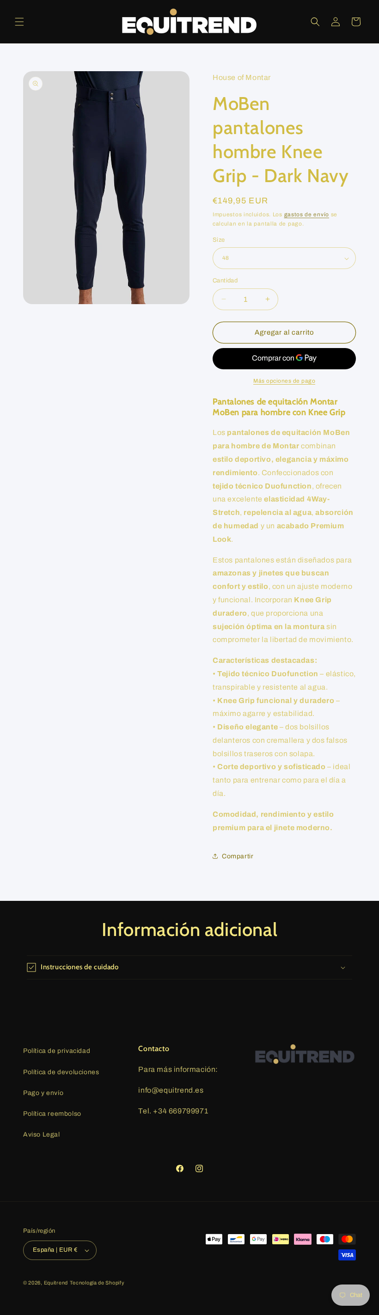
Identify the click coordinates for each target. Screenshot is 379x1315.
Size (219, 240)
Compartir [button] (237, 856)
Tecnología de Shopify (97, 1282)
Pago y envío (43, 1092)
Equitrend (56, 1282)
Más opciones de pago (284, 381)
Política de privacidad (56, 1050)
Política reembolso (52, 1113)
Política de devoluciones (61, 1072)
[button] (19, 22)
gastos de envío (307, 214)
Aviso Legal (41, 1134)
